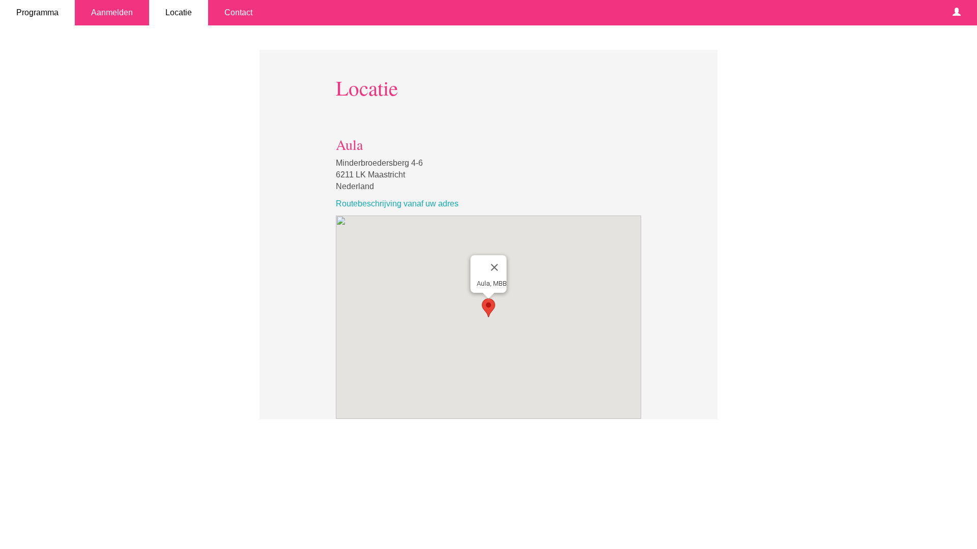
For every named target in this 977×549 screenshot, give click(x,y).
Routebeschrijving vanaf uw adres (397, 203)
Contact (238, 12)
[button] (488, 307)
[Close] (494, 267)
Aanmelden (112, 12)
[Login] (956, 12)
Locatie (178, 12)
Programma (37, 12)
